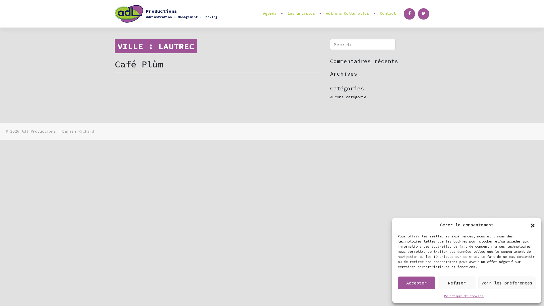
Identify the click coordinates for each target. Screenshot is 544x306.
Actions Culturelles (347, 13)
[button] (533, 225)
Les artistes (301, 13)
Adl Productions (39, 131)
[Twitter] (423, 14)
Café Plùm (139, 64)
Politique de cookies (464, 296)
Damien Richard (78, 131)
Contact (388, 13)
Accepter (416, 283)
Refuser (457, 283)
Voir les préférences (506, 283)
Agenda (270, 13)
